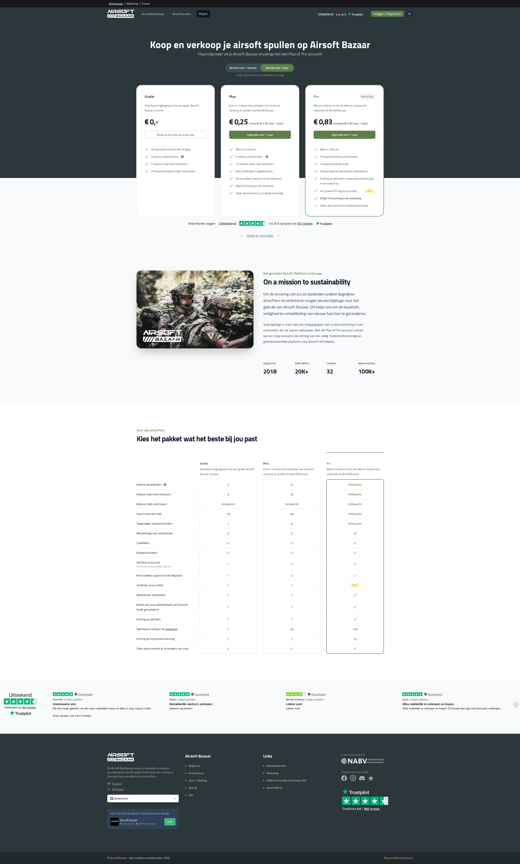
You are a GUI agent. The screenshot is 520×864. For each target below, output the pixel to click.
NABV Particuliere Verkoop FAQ (286, 780)
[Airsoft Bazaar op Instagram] (353, 778)
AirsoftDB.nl (274, 787)
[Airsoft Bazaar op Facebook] (344, 778)
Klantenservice (276, 766)
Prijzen (203, 14)
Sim (190, 795)
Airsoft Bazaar (118, 858)
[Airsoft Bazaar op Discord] (362, 778)
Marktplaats (116, 4)
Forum (146, 4)
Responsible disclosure (398, 858)
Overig (192, 787)
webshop (171, 629)
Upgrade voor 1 (260, 135)
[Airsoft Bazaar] (120, 14)
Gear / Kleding (197, 780)
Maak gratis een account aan (175, 135)
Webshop (133, 4)
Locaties (181, 14)
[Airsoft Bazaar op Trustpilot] (371, 778)
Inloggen (387, 14)
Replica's (194, 766)
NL (410, 14)
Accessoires (196, 773)
